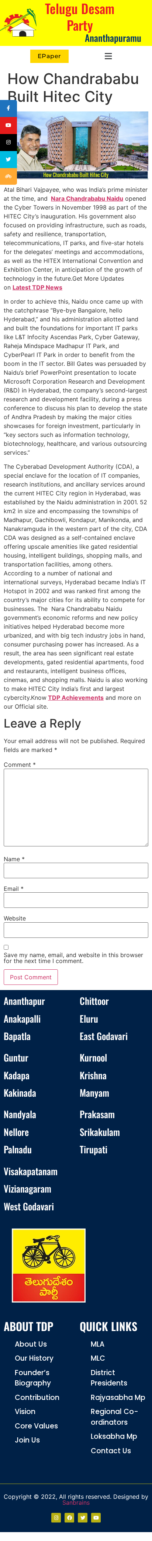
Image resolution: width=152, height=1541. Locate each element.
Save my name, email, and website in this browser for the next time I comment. (73, 958)
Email (14, 889)
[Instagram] (56, 1517)
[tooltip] (8, 108)
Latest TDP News (37, 287)
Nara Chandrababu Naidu (87, 198)
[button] (107, 56)
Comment (20, 765)
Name (14, 859)
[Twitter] (82, 1517)
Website (15, 918)
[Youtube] (96, 1517)
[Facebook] (69, 1517)
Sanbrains (76, 1502)
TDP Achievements (76, 697)
